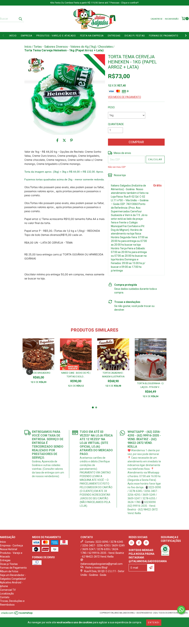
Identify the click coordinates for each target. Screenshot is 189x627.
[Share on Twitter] (64, 140)
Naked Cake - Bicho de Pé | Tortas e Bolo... (75, 375)
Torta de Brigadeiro (38, 373)
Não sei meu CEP (117, 167)
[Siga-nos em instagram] (131, 543)
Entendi (153, 622)
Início (13, 35)
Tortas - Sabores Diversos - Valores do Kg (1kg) (65, 46)
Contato (4, 597)
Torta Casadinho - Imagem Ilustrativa (113, 375)
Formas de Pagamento (163, 35)
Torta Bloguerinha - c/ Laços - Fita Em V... (150, 385)
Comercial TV (8, 589)
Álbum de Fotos (9, 571)
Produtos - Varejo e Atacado (56, 35)
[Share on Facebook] (57, 140)
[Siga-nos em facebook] (139, 543)
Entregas (114, 35)
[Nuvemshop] (17, 614)
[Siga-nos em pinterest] (146, 543)
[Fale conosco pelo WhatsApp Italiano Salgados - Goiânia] (181, 610)
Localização (7, 593)
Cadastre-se (156, 19)
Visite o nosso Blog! (96, 567)
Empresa (26, 35)
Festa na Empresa (92, 35)
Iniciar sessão (172, 19)
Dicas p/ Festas (135, 35)
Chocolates (105, 46)
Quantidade (116, 124)
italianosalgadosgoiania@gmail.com (101, 563)
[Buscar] (20, 18)
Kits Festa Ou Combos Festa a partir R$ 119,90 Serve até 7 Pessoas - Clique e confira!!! (94, 2)
